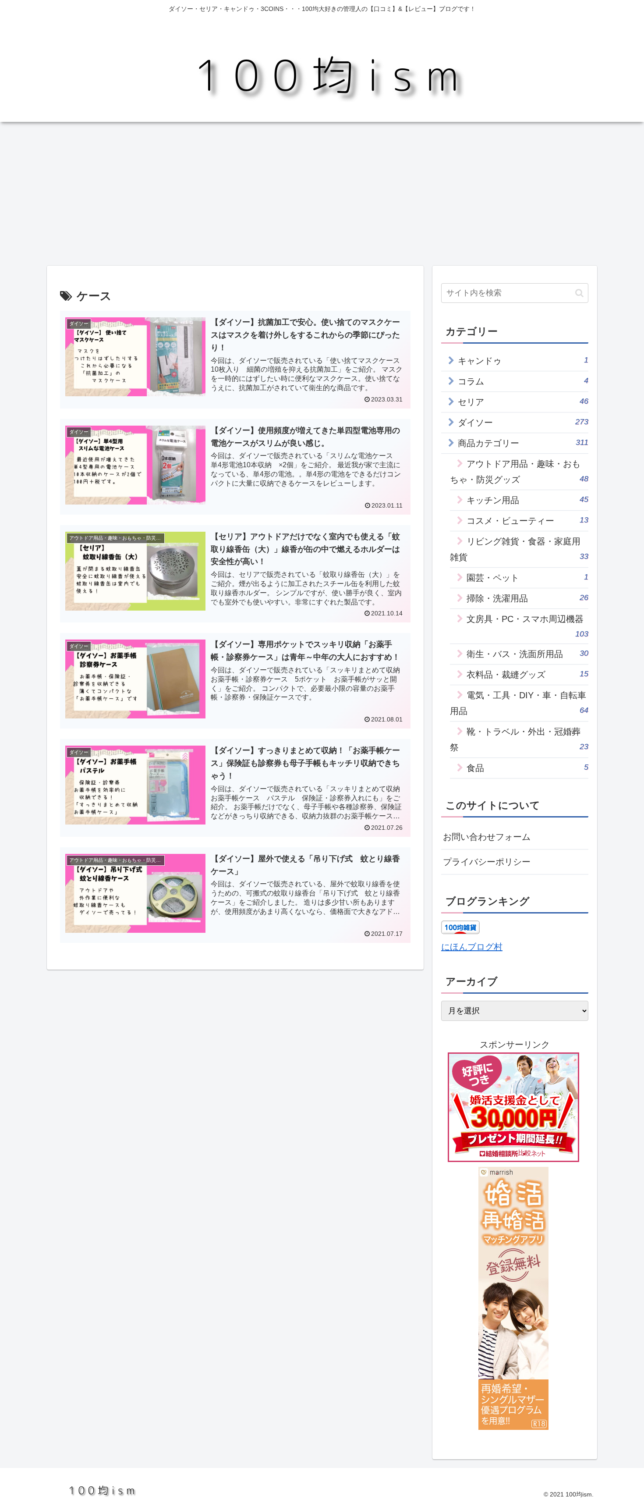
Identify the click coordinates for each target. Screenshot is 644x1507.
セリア (523, 402)
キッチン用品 (527, 500)
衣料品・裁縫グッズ (527, 674)
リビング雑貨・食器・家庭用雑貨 (519, 549)
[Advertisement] (322, 193)
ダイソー (523, 422)
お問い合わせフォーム (487, 837)
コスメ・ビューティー (527, 520)
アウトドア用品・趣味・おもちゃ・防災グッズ (519, 471)
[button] (579, 293)
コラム (523, 381)
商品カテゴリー (523, 443)
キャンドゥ (523, 360)
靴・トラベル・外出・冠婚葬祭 (519, 739)
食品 (527, 768)
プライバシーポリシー (487, 862)
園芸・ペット (527, 577)
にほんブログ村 (471, 947)
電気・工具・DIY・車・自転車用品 (519, 703)
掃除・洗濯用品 (527, 598)
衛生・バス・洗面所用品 (527, 654)
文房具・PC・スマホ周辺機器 (527, 626)
